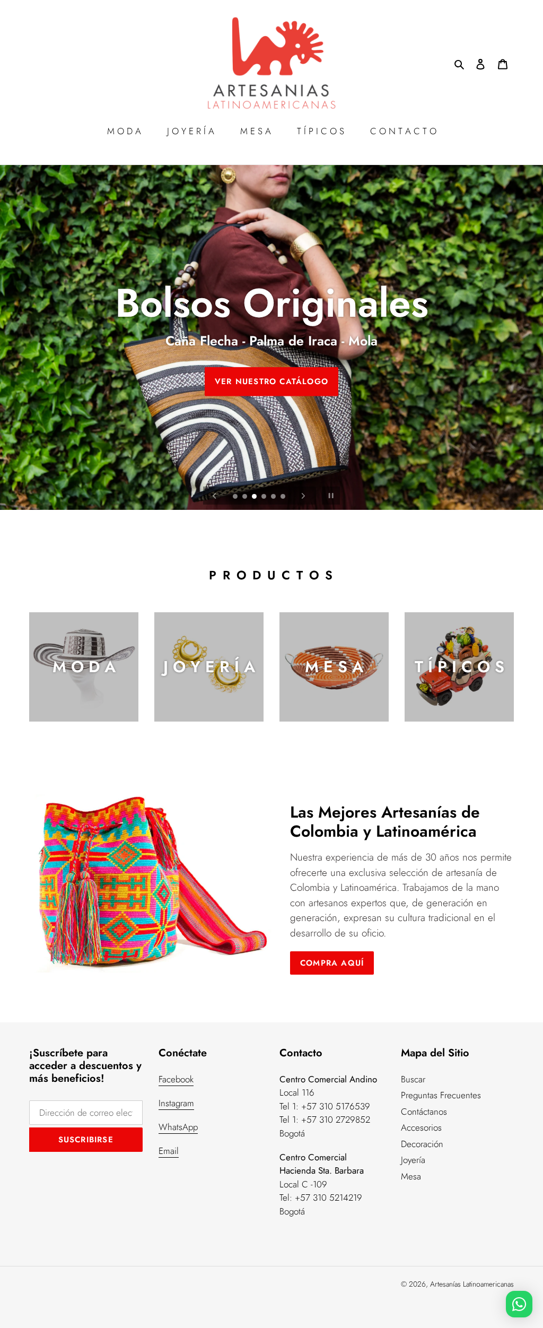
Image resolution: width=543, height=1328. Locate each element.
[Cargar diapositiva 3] (255, 497)
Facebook (176, 1079)
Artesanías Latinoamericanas (472, 1284)
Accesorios (421, 1127)
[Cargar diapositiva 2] (245, 497)
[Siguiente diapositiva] (303, 495)
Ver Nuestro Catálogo (271, 381)
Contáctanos (424, 1111)
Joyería (413, 1159)
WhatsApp (178, 1127)
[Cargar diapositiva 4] (264, 497)
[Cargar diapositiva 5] (274, 497)
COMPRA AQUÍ (332, 963)
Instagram (176, 1103)
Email (169, 1150)
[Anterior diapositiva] (214, 495)
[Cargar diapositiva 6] (284, 497)
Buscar (413, 1079)
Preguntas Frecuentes (441, 1095)
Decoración (422, 1144)
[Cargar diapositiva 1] (236, 497)
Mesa (411, 1176)
